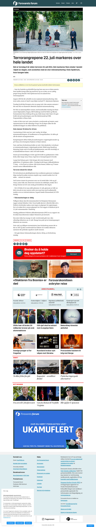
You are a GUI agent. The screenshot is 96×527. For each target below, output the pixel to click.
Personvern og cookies (43, 473)
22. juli (23, 240)
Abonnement (40, 467)
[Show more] (81, 101)
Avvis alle (28, 523)
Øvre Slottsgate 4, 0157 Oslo (21, 475)
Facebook (40, 477)
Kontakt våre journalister (20, 463)
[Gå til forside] (25, 3)
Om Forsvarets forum (43, 460)
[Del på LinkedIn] (73, 80)
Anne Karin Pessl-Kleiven (20, 469)
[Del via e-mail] (76, 80)
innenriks (16, 240)
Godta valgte (20, 523)
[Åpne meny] (81, 3)
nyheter (29, 240)
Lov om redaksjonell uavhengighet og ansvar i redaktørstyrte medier (71, 461)
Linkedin (39, 483)
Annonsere (40, 463)
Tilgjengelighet (41, 470)
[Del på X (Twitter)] (71, 80)
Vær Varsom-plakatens (68, 471)
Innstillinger (90, 525)
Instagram (40, 480)
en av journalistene (66, 107)
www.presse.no (65, 495)
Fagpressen (64, 500)
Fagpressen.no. (7, 517)
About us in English (66, 509)
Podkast (68, 3)
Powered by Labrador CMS (48, 525)
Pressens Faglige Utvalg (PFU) (70, 482)
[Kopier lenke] (79, 80)
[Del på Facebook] (68, 80)
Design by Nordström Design (69, 512)
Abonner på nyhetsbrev (43, 490)
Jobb (72, 3)
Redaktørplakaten (66, 465)
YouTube (39, 487)
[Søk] (76, 3)
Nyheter (58, 3)
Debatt (63, 3)
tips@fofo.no (65, 105)
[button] (78, 289)
